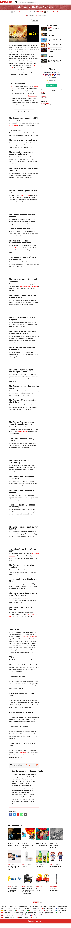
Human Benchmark (46, 104)
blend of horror (32, 96)
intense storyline (13, 125)
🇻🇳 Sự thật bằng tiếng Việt (7, 917)
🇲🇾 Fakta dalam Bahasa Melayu (52, 914)
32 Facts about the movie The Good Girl (14, 867)
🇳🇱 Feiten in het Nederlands (8, 915)
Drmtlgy (24, 866)
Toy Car (38, 890)
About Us (3, 906)
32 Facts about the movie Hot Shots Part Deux (54, 45)
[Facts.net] (8, 2)
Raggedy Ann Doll (55, 866)
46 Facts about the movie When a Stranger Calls (54, 61)
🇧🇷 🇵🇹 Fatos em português (33, 910)
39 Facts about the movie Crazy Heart (14, 844)
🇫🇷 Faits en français (61, 908)
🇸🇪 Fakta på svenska (60, 910)
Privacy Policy (17, 908)
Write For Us (52, 906)
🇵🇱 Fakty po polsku (22, 915)
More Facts (36, 908)
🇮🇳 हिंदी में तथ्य (59, 912)
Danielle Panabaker (22, 431)
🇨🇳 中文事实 (34, 917)
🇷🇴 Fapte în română (35, 915)
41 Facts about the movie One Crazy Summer (28, 845)
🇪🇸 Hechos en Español (6, 910)
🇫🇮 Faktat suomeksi (18, 912)
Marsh (14, 145)
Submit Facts (27, 908)
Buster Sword (54, 890)
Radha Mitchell (23, 752)
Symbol (43, 93)
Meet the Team (23, 906)
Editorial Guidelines (42, 15)
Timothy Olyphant (25, 195)
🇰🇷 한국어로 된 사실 (37, 914)
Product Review (34, 906)
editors (20, 790)
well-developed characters (28, 636)
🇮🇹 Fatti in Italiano (19, 910)
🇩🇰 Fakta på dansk (47, 910)
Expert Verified (30, 15)
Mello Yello (39, 866)
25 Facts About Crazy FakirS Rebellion (55, 845)
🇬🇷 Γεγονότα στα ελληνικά (46, 912)
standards (15, 788)
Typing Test (44, 101)
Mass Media (35, 20)
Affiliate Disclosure (62, 906)
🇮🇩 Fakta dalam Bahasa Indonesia (9, 914)
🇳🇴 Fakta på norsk (5, 912)
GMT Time (44, 97)
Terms (9, 908)
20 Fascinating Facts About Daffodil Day (12, 890)
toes (28, 405)
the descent (18, 248)
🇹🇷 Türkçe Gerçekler (22, 917)
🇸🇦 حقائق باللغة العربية (31, 912)
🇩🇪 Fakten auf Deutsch (47, 908)
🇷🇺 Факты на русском (48, 915)
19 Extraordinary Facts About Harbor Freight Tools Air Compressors (28, 891)
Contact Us (43, 906)
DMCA (3, 908)
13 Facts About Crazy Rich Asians (41, 844)
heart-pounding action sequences (29, 286)
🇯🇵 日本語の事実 (25, 914)
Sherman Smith (56, 11)
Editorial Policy (12, 906)
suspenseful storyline (28, 598)
